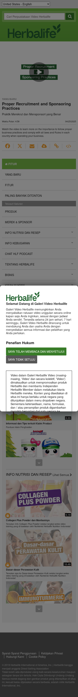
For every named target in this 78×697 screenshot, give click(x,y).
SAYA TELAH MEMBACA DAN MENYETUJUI (36, 351)
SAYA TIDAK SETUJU (21, 359)
